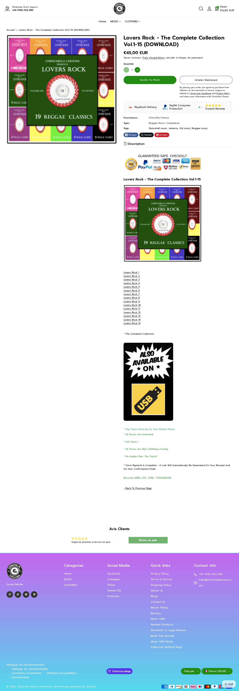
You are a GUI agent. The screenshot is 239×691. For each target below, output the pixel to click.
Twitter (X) (114, 591)
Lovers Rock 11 (132, 308)
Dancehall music (158, 128)
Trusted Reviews (215, 109)
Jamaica (173, 128)
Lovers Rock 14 (132, 319)
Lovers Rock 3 (132, 279)
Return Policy (159, 608)
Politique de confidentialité (30, 669)
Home (68, 574)
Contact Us (158, 602)
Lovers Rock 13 (132, 316)
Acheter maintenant (206, 80)
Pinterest (113, 596)
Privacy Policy (160, 574)
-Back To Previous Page (138, 488)
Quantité (129, 64)
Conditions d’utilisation (27, 673)
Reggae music (200, 128)
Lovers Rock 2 (132, 276)
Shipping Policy (161, 585)
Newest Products (162, 624)
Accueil (11, 30)
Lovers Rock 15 (132, 323)
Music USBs (158, 619)
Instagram (113, 579)
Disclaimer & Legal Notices (168, 630)
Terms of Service (162, 579)
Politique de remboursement (26, 665)
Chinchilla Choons (28, 686)
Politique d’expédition (62, 673)
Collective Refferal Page (166, 647)
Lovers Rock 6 (132, 290)
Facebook (113, 574)
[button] (201, 8)
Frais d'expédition (154, 57)
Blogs (154, 596)
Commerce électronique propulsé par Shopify (67, 686)
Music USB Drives (162, 642)
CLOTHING (131, 21)
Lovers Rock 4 (132, 283)
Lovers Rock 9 (132, 301)
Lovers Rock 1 (131, 272)
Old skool (184, 128)
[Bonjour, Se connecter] (209, 8)
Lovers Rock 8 (132, 298)
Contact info (205, 565)
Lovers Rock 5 (132, 287)
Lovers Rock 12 (132, 312)
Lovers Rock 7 (132, 294)
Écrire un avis (148, 540)
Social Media (118, 565)
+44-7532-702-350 (22, 10)
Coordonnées (20, 677)
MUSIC (114, 21)
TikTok (111, 585)
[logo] (15, 571)
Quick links (160, 565)
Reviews (156, 613)
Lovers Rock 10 (132, 305)
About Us (157, 591)
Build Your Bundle (162, 636)
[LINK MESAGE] (148, 381)
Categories (73, 565)
